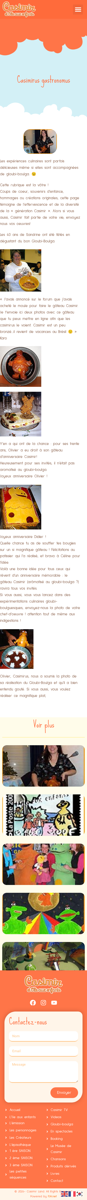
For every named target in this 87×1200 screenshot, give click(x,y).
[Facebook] (33, 1003)
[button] (78, 9)
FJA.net (52, 1196)
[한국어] (80, 1194)
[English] (64, 1194)
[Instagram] (43, 1003)
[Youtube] (54, 1003)
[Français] (72, 1194)
